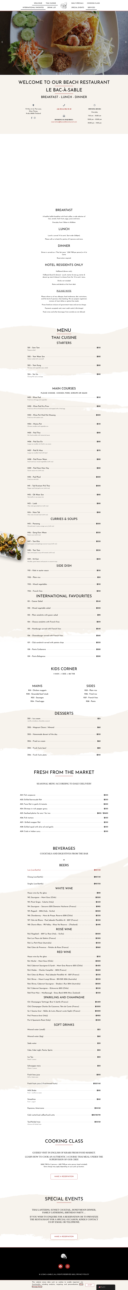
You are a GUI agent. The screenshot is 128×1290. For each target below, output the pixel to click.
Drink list (51, 7)
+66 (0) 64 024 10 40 (64, 109)
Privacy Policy (82, 1274)
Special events (77, 7)
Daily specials (77, 3)
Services (91, 7)
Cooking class (93, 3)
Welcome (38, 3)
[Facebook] (60, 1266)
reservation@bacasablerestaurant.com (64, 122)
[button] (2, 42)
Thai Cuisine (51, 3)
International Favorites (33, 7)
